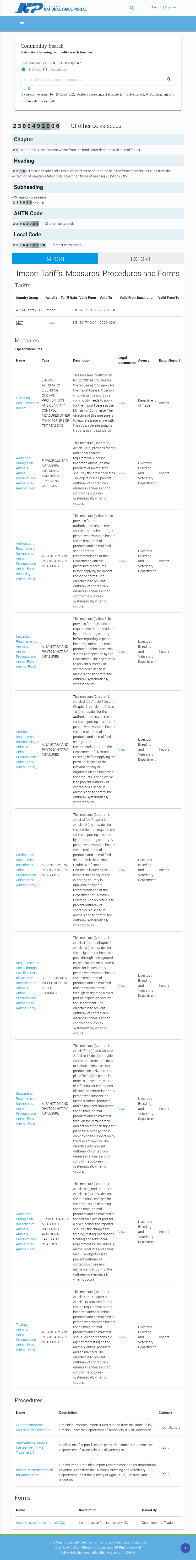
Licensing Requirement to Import (27, 403)
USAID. (130, 1552)
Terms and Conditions (114, 1542)
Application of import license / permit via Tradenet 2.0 (31, 1447)
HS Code (35, 69)
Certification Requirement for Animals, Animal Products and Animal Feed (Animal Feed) (26, 870)
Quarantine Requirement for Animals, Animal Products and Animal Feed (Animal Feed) (26, 1109)
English (157, 7)
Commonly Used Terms (81, 1542)
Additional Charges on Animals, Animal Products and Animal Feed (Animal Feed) (26, 473)
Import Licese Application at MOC (40, 1523)
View (121, 403)
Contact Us (138, 1542)
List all (25, 89)
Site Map (56, 1542)
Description (58, 69)
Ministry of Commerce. (97, 1547)
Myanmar (171, 7)
